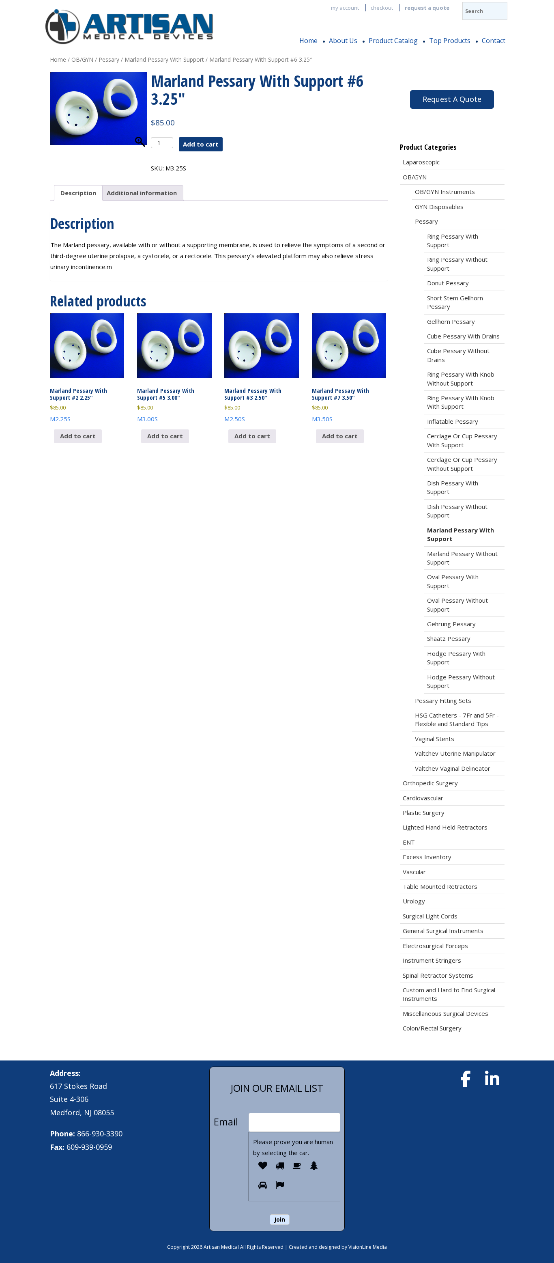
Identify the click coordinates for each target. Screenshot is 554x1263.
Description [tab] (78, 193)
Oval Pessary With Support (453, 581)
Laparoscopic (421, 162)
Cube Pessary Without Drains (458, 355)
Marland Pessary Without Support (462, 558)
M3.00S (165, 404)
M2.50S (252, 404)
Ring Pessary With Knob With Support (460, 402)
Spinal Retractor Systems (438, 975)
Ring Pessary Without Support (457, 263)
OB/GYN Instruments (445, 192)
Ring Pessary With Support (452, 240)
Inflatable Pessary (452, 421)
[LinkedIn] (492, 1079)
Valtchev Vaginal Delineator (452, 768)
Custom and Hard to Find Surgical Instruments (449, 994)
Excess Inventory (427, 857)
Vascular (414, 872)
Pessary (109, 59)
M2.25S (78, 404)
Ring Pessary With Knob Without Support (460, 378)
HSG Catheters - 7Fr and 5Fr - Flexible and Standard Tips (457, 719)
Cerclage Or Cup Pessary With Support (462, 440)
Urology (414, 901)
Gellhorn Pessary (451, 321)
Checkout (382, 7)
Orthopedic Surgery (430, 783)
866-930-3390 (99, 1133)
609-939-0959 (89, 1147)
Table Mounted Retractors (440, 886)
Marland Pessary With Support (164, 59)
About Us (343, 40)
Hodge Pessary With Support (456, 657)
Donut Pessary (448, 283)
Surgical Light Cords (430, 916)
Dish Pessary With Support (452, 487)
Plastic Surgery (423, 812)
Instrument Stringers (432, 960)
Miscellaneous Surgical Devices (445, 1013)
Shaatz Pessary (448, 638)
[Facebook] (465, 1079)
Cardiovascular (423, 798)
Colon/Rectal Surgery (432, 1028)
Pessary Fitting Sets (443, 700)
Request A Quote (452, 99)
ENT (409, 842)
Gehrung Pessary (451, 624)
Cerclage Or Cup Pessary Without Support (462, 463)
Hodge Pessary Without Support (461, 681)
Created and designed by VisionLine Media (338, 1247)
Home (308, 40)
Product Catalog (393, 40)
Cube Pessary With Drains (463, 336)
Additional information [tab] (142, 193)
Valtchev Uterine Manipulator (455, 753)
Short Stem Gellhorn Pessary (455, 302)
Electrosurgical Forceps (435, 946)
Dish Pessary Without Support (457, 510)
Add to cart (201, 144)
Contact (493, 40)
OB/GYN (82, 59)
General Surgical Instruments (443, 931)
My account (345, 7)
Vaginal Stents (434, 739)
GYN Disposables (439, 207)
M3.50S (340, 404)
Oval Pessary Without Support (457, 604)
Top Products (449, 40)
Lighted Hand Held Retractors (445, 827)
